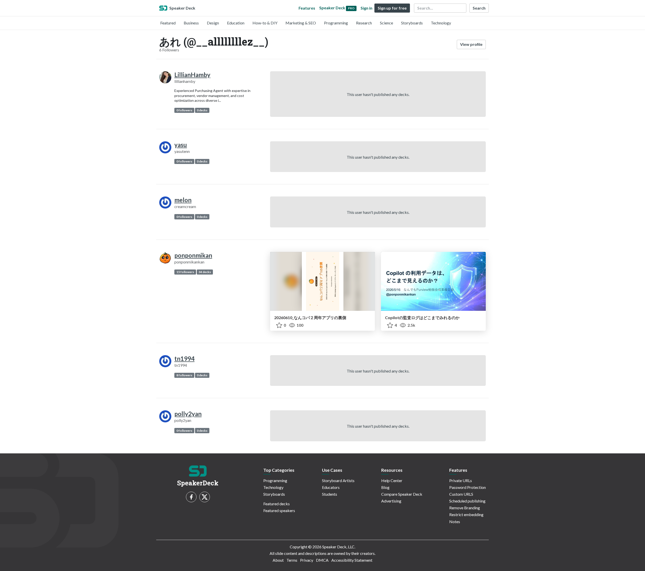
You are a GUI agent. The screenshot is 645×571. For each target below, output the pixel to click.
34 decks (205, 272)
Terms (291, 560)
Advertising (391, 500)
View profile (471, 44)
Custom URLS (461, 494)
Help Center (391, 480)
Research (364, 22)
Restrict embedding (466, 514)
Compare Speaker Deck (401, 494)
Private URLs (460, 480)
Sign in (366, 8)
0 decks (202, 110)
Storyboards (412, 22)
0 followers (184, 110)
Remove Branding (464, 507)
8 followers (184, 375)
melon (182, 200)
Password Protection (467, 487)
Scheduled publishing (467, 500)
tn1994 (184, 358)
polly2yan (188, 413)
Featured (168, 22)
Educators (331, 487)
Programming (336, 22)
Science (386, 22)
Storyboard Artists (338, 480)
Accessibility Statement (351, 560)
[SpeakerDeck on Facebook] (191, 497)
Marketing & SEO (300, 22)
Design (213, 22)
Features (307, 8)
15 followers (185, 272)
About (278, 560)
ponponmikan (193, 255)
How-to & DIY (264, 22)
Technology (441, 22)
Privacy (306, 560)
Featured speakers (279, 510)
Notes (454, 521)
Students (329, 494)
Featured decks (276, 503)
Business (191, 22)
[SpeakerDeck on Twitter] (204, 497)
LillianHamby (192, 74)
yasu (180, 144)
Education (235, 22)
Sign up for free (392, 8)
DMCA (322, 560)
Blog (385, 487)
